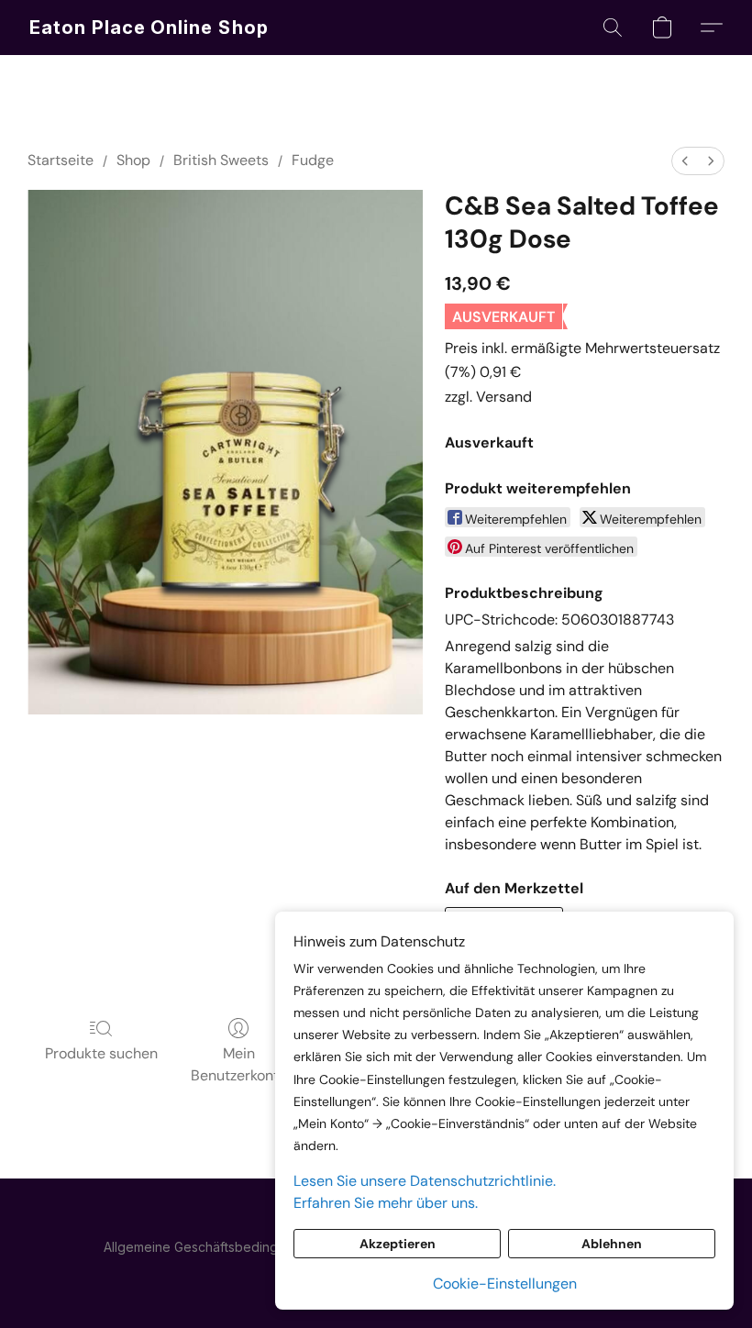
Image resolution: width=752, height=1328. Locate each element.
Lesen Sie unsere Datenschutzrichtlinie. (424, 1180)
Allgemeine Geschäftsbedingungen (210, 1247)
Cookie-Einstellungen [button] (505, 1283)
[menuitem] (685, 161)
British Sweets (221, 160)
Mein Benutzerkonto (239, 1064)
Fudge (313, 160)
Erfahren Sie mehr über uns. (385, 1202)
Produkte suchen (101, 1053)
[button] (149, 27)
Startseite (61, 160)
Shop (133, 160)
